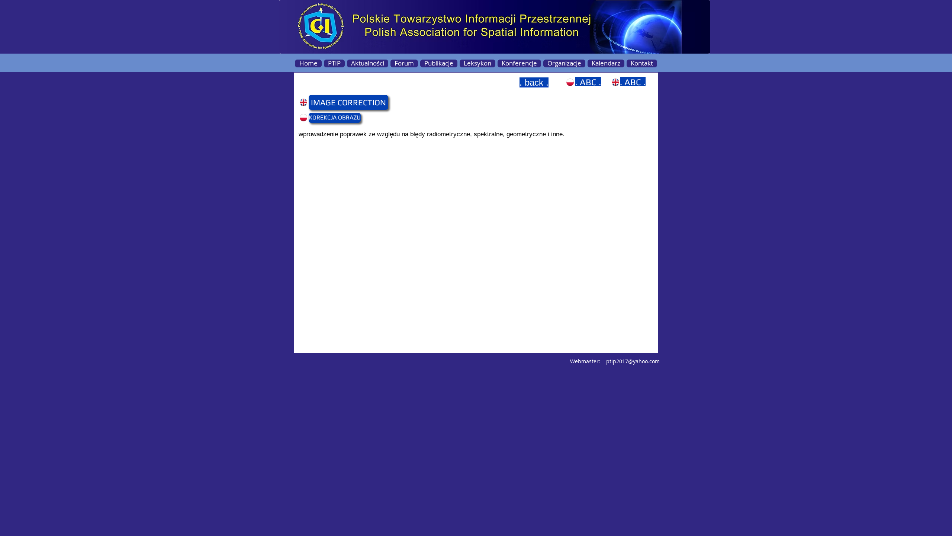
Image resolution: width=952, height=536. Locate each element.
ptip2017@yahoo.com (633, 361)
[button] (323, 102)
